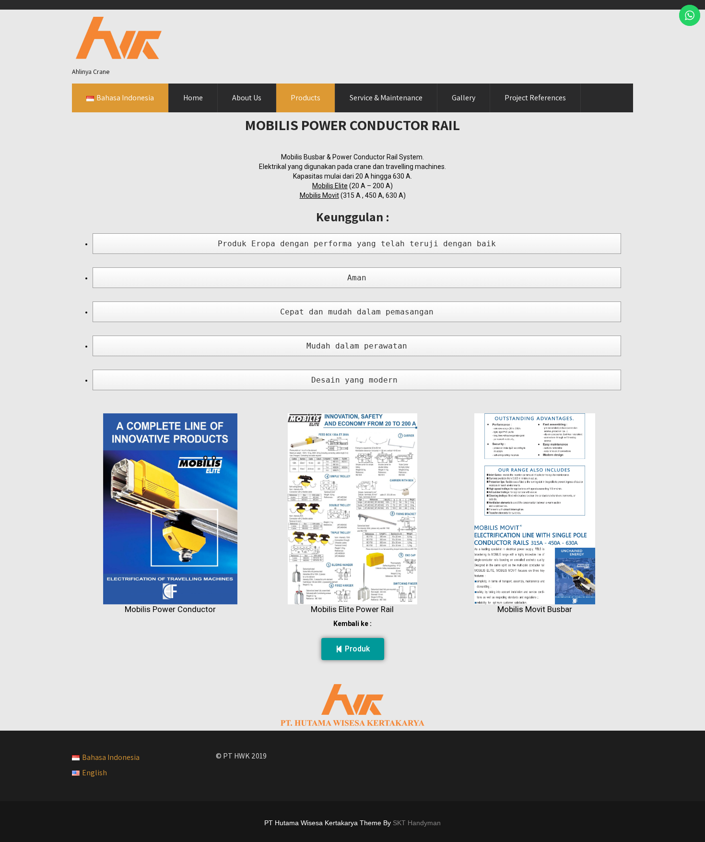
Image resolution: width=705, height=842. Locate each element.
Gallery (463, 98)
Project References (535, 98)
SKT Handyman (417, 823)
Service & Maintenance (386, 98)
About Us (246, 98)
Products (305, 98)
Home (193, 98)
